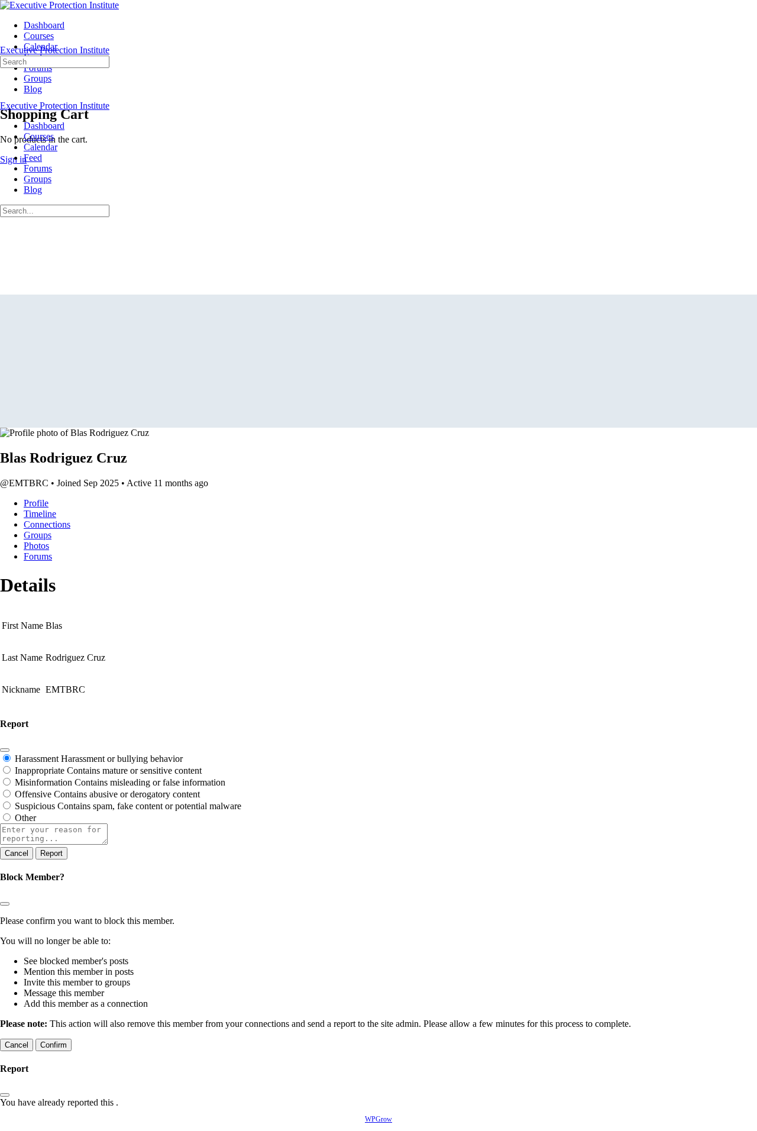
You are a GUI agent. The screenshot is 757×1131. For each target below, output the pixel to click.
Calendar (40, 147)
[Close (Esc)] (4, 750)
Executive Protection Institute (54, 50)
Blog (33, 190)
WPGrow (378, 1119)
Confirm (53, 1044)
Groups (37, 179)
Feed (33, 158)
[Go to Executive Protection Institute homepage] (59, 5)
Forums (38, 168)
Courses (39, 136)
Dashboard (44, 126)
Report (51, 853)
